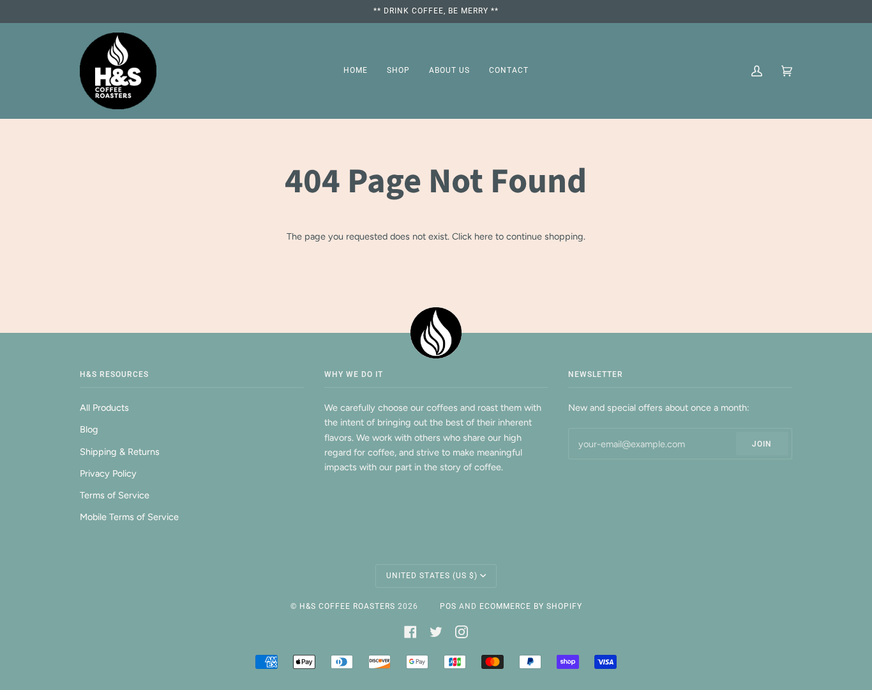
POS (448, 606)
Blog (89, 429)
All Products (104, 407)
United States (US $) (431, 575)
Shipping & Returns (120, 451)
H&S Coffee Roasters (347, 606)
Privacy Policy (108, 473)
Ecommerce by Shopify (530, 606)
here (483, 236)
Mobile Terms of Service (129, 517)
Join (762, 444)
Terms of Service (114, 495)
